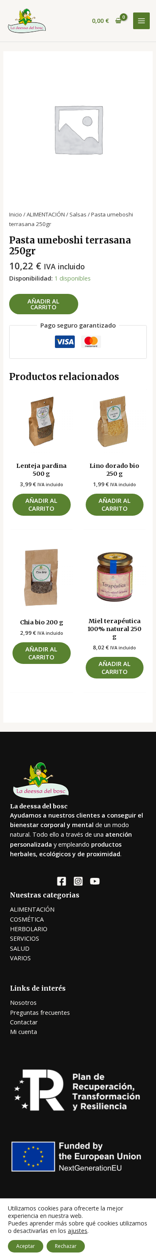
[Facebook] (62, 881)
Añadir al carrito (43, 304)
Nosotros (23, 1002)
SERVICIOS (24, 938)
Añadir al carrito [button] (41, 504)
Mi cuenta (23, 1031)
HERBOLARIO (28, 928)
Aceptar (25, 1246)
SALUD (20, 948)
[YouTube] (95, 881)
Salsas (78, 214)
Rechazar (66, 1246)
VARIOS (20, 958)
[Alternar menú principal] (141, 20)
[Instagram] (78, 881)
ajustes (77, 1231)
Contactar (24, 1022)
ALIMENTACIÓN (46, 214)
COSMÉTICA (27, 919)
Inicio (15, 214)
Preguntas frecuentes (40, 1012)
